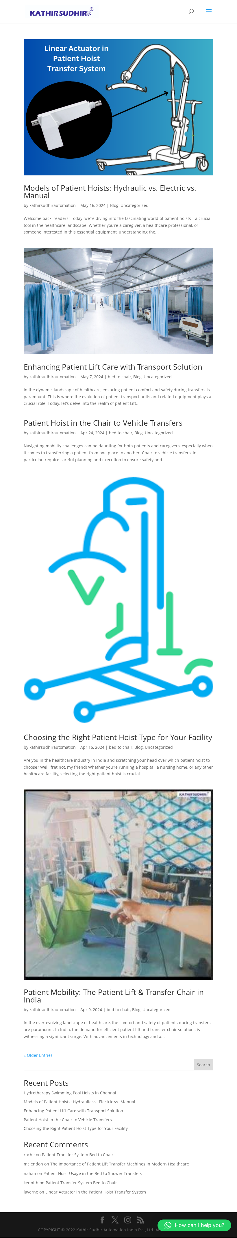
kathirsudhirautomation (52, 205)
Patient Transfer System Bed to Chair (77, 1154)
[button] (194, 1225)
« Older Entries (38, 1055)
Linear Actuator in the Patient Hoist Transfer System (95, 1192)
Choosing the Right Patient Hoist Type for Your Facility (118, 737)
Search (203, 1065)
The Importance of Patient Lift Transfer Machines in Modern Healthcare (119, 1164)
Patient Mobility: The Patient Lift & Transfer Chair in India (114, 996)
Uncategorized (135, 205)
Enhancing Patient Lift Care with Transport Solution (113, 367)
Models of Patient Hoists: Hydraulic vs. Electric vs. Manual (110, 192)
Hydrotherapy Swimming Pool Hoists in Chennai (70, 1093)
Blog (114, 205)
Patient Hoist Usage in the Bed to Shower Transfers (92, 1173)
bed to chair (119, 376)
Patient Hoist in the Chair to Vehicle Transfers (103, 423)
